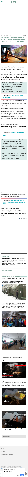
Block (18, 475)
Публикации (3, 35)
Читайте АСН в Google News (14, 251)
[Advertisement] (14, 18)
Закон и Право (8, 35)
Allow (22, 475)
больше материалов (6, 436)
